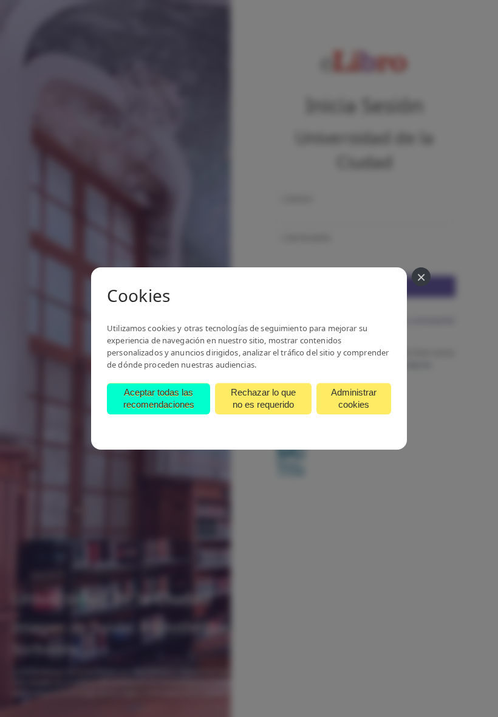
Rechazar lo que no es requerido (263, 398)
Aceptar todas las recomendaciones (158, 398)
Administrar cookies (354, 398)
